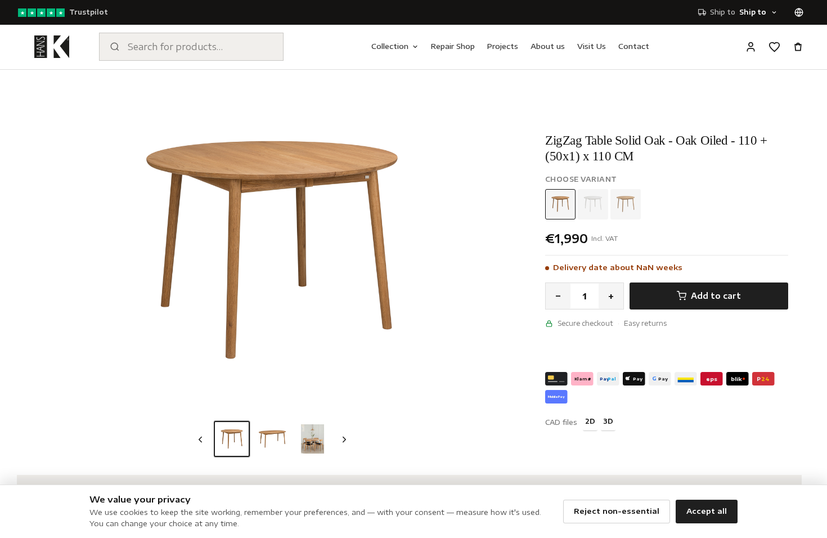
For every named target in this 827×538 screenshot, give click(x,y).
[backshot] (272, 439)
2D (590, 421)
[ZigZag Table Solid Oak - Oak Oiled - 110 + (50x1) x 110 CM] (232, 439)
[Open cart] (797, 46)
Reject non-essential (616, 510)
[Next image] (344, 439)
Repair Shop (453, 46)
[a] (313, 439)
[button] (272, 250)
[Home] (52, 46)
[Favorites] (774, 46)
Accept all (706, 510)
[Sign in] (750, 46)
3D (608, 421)
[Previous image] (200, 439)
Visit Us (591, 46)
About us (548, 46)
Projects (502, 46)
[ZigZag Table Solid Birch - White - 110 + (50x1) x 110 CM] (593, 204)
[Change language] (799, 12)
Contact (633, 46)
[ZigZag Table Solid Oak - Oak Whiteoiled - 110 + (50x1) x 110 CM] (625, 204)
